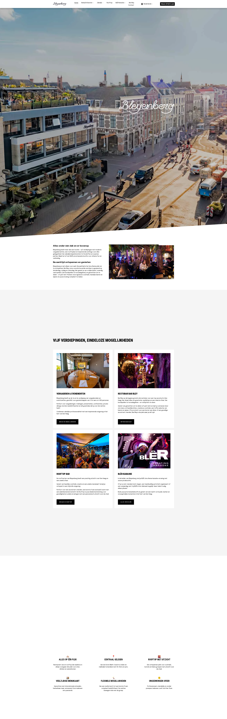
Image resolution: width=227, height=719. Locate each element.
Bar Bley (131, 3)
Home (76, 3)
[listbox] (147, 4)
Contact (131, 5)
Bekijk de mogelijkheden (67, 421)
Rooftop (109, 3)
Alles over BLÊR (126, 502)
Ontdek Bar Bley (126, 421)
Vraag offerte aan (167, 4)
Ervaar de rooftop (65, 502)
